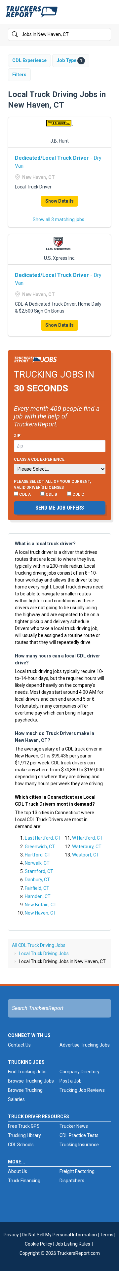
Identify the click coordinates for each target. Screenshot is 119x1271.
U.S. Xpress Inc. (59, 258)
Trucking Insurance (79, 1144)
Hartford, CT (38, 854)
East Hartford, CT (43, 838)
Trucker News (74, 1126)
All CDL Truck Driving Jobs (38, 945)
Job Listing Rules (72, 1244)
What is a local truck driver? (45, 543)
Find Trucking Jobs (27, 1071)
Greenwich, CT (40, 846)
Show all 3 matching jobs (58, 219)
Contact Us (19, 1045)
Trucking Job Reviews (82, 1090)
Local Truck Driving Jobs (44, 953)
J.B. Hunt (59, 141)
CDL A (24, 494)
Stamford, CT (39, 871)
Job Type (69, 60)
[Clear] (105, 34)
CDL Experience (29, 60)
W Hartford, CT (87, 838)
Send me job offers (59, 508)
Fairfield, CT (37, 888)
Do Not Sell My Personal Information (59, 1234)
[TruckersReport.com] (31, 14)
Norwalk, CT (37, 863)
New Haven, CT (40, 913)
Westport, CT (85, 854)
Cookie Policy (38, 1244)
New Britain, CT (41, 904)
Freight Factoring (77, 1171)
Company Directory (79, 1071)
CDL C (77, 494)
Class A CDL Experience (39, 459)
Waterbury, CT (86, 846)
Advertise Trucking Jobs (85, 1045)
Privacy (11, 1234)
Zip (17, 435)
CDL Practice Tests (79, 1135)
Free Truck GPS (24, 1126)
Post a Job (71, 1081)
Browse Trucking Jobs (31, 1081)
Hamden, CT (38, 896)
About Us (17, 1171)
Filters (19, 74)
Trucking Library (24, 1135)
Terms (106, 1234)
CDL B (51, 494)
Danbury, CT (37, 879)
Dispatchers (72, 1180)
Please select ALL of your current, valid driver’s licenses (52, 484)
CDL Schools (21, 1144)
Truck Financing (24, 1180)
